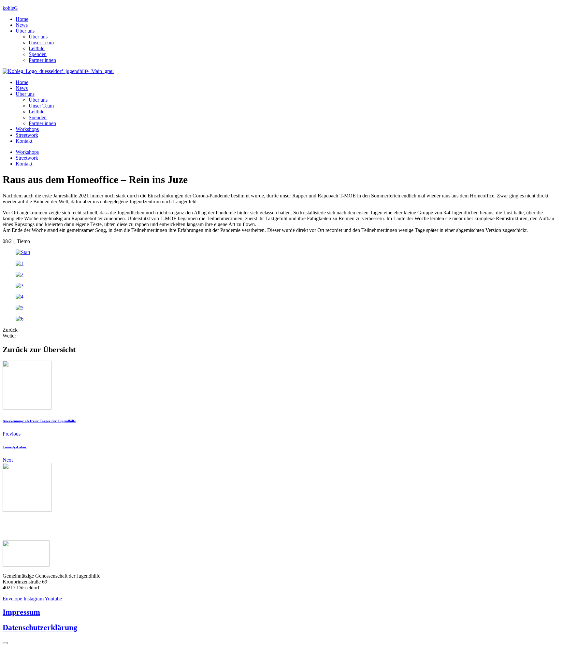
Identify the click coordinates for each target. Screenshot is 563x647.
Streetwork (27, 135)
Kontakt (24, 141)
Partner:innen (42, 60)
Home (22, 19)
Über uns (25, 31)
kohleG (10, 8)
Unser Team (41, 42)
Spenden (38, 54)
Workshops (27, 129)
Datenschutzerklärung (40, 627)
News (22, 25)
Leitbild (37, 48)
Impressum (21, 612)
